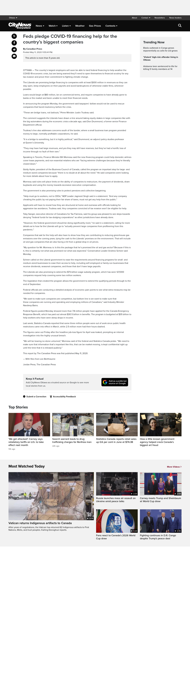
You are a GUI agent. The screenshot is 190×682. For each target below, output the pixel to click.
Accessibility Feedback (64, 396)
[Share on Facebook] (14, 43)
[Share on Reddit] (14, 49)
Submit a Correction (36, 396)
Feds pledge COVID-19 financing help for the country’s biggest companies (70, 39)
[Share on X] (14, 36)
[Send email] (14, 56)
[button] (145, 17)
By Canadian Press (32, 49)
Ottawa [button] (12, 18)
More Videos (173, 466)
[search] (180, 26)
